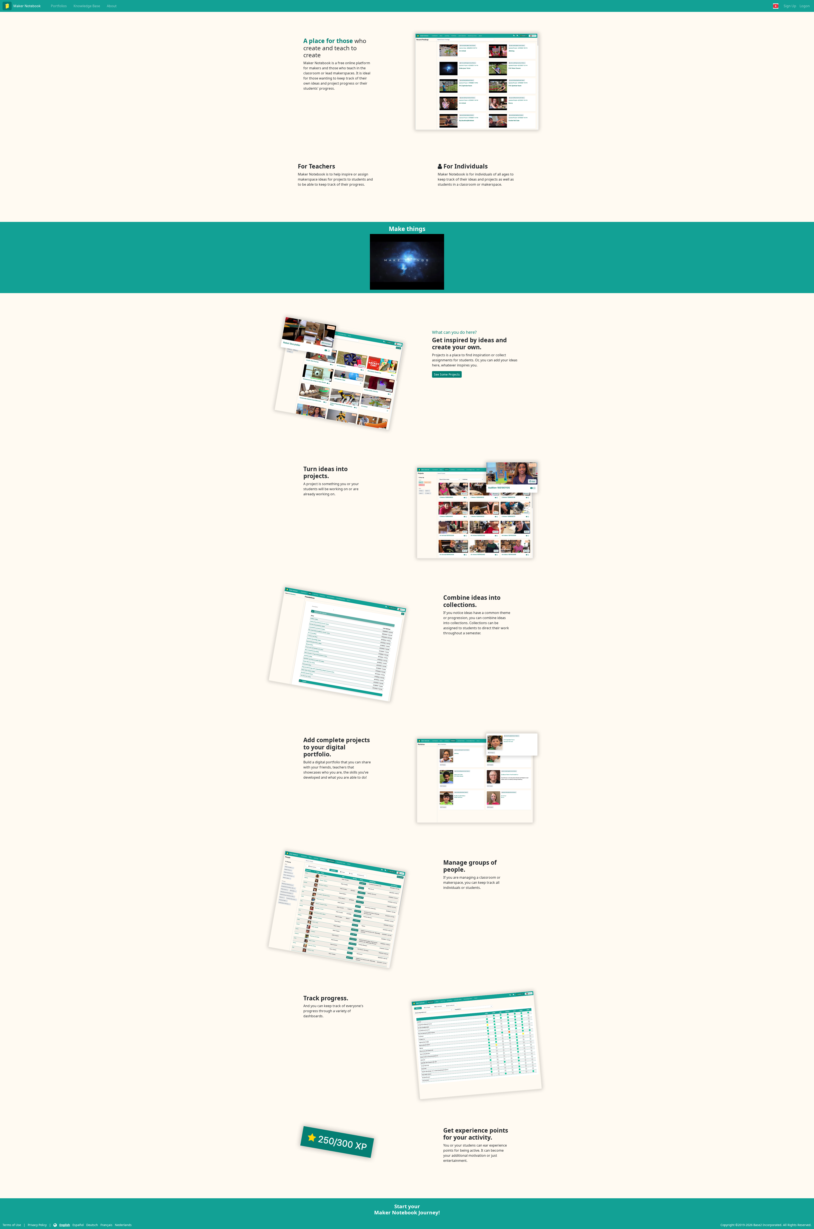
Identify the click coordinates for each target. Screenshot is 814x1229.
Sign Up (790, 6)
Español (78, 1225)
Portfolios (59, 6)
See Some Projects (447, 374)
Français (106, 1225)
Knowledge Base (87, 6)
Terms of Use (12, 1225)
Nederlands (123, 1225)
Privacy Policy (37, 1225)
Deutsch (92, 1225)
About (112, 6)
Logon (805, 6)
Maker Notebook (27, 6)
